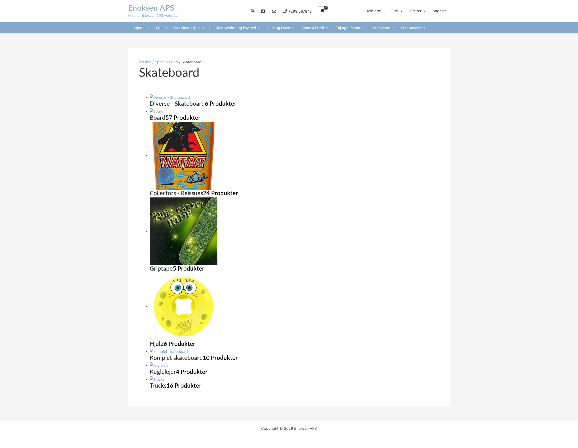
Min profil (375, 11)
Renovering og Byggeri (236, 28)
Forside (145, 62)
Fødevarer (380, 28)
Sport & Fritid (312, 28)
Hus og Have (279, 28)
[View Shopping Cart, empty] (322, 11)
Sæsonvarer (411, 28)
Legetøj (138, 28)
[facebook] (264, 11)
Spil (159, 28)
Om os (415, 11)
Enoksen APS (151, 8)
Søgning (440, 11)
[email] (274, 11)
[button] (253, 11)
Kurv (394, 11)
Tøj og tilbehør (348, 28)
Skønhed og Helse (189, 28)
